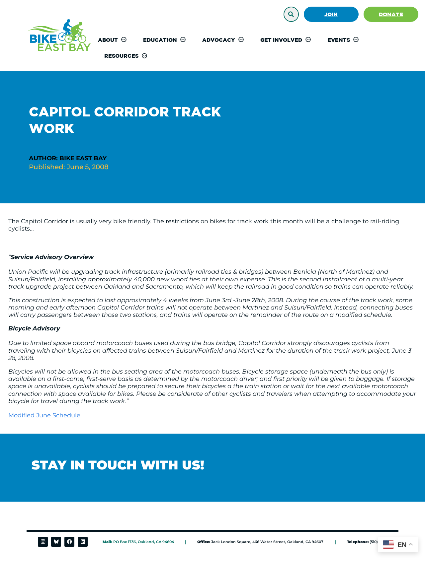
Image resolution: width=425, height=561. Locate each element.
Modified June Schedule (44, 415)
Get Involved (281, 40)
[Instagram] (43, 542)
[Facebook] (69, 542)
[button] (291, 14)
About (108, 40)
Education (160, 40)
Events (338, 40)
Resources (121, 56)
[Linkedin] (83, 542)
